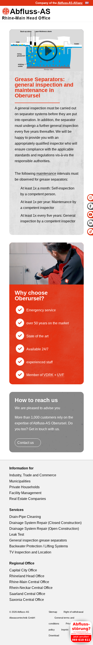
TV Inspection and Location (30, 552)
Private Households (24, 487)
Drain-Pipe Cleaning (25, 517)
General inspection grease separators (38, 540)
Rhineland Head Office (26, 576)
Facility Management (25, 493)
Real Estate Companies (27, 499)
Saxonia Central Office (26, 599)
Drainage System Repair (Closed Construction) (45, 523)
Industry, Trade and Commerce (32, 475)
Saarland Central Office (27, 594)
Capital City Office (23, 570)
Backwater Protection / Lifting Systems (38, 546)
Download (54, 635)
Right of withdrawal (73, 612)
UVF (60, 375)
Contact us (25, 443)
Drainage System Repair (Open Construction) (44, 528)
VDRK (48, 375)
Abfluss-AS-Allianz (70, 3)
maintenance (46, 173)
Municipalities (19, 481)
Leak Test (16, 534)
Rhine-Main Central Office (29, 582)
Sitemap (53, 612)
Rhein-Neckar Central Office (31, 588)
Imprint (64, 629)
